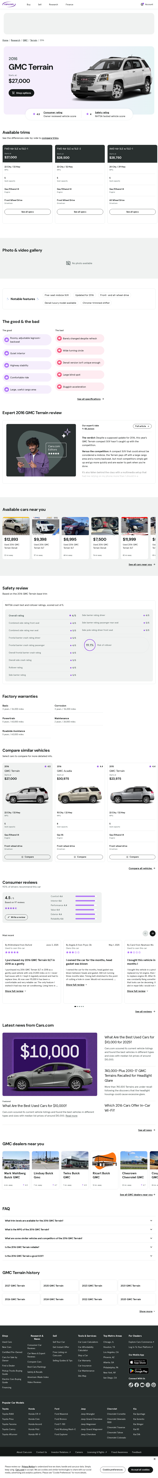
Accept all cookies (140, 1469)
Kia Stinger (138, 1424)
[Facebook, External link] (136, 1385)
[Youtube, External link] (142, 1385)
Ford (57, 1408)
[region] (79, 1467)
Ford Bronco (61, 1419)
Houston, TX (109, 1347)
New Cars (6, 1347)
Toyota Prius (8, 1419)
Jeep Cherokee (88, 1434)
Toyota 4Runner (9, 1434)
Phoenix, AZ (108, 1357)
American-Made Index (38, 1377)
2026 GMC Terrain (15, 1299)
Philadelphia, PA (110, 1367)
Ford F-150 (60, 1424)
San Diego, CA (110, 1377)
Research (53, 4)
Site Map (82, 1375)
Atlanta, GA (108, 1362)
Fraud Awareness (119, 1452)
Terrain (33, 40)
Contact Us (41, 1452)
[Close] (154, 1459)
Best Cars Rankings (36, 1366)
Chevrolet (112, 1408)
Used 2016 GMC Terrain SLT (41, 546)
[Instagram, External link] (148, 1385)
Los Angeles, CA (110, 1352)
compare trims (50, 137)
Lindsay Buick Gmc (43, 1175)
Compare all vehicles (141, 868)
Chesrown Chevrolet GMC (133, 1175)
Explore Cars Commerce (140, 1342)
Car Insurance (84, 1365)
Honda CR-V (34, 1414)
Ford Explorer (61, 1434)
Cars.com (19, 1469)
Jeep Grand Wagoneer (91, 1429)
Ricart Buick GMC (101, 1175)
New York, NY (109, 1372)
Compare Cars (34, 1361)
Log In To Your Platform (140, 1347)
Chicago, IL (108, 1342)
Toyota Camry (8, 1429)
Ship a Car (83, 1355)
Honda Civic (34, 1419)
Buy (28, 4)
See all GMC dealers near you (136, 1194)
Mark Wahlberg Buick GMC (15, 1175)
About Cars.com (24, 1452)
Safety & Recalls (34, 1372)
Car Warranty (84, 1360)
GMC (25, 40)
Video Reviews (34, 1382)
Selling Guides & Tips (62, 1360)
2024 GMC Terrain (53, 1299)
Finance (69, 4)
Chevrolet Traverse (116, 1427)
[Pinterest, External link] (153, 1385)
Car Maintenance (86, 1370)
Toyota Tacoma (9, 1424)
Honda (31, 1408)
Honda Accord (35, 1424)
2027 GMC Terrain (15, 1285)
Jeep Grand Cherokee (91, 1419)
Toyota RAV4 (8, 1414)
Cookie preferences (113, 1469)
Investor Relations (59, 1452)
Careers (79, 1452)
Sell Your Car (59, 1342)
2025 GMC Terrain (53, 1285)
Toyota (5, 1408)
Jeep (83, 1408)
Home (5, 40)
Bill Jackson (89, 428)
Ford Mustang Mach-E (65, 1429)
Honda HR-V (34, 1434)
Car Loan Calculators (88, 1342)
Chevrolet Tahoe (115, 1432)
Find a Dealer (8, 1365)
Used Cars (7, 1342)
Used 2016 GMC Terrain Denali (11, 546)
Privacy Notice (28, 1466)
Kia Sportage (139, 1414)
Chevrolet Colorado (116, 1437)
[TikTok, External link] (131, 1385)
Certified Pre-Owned (12, 1352)
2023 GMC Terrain (92, 1285)
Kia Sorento (138, 1419)
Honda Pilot (33, 1429)
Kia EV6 (136, 1434)
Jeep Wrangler (88, 1414)
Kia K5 (136, 1429)
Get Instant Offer (61, 1347)
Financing (6, 1387)
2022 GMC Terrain (92, 1299)
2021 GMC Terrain (130, 1285)
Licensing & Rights (95, 1452)
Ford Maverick (61, 1414)
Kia (134, 1408)
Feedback (136, 1452)
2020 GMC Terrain (131, 1299)
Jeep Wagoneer (88, 1424)
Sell (39, 4)
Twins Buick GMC (71, 1175)
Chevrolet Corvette (116, 1414)
